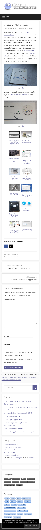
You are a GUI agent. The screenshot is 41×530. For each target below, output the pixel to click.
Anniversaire (16, 478)
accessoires (26, 498)
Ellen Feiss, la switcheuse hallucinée (27, 162)
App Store (17, 517)
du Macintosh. (19, 95)
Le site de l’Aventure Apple (13, 447)
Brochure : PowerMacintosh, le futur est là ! (27, 178)
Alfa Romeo (22, 504)
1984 (7, 498)
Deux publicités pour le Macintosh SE (14, 231)
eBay (23, 88)
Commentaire (9, 300)
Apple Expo (22, 511)
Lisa (8, 257)
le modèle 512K (29, 51)
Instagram (19, 458)
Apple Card (21, 507)
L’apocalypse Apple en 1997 (13, 419)
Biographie (31, 478)
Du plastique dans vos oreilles (14, 193)
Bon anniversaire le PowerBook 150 (14, 160)
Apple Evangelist (10, 510)
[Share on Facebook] (6, 246)
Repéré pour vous (12, 254)
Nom (6, 328)
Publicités (32, 481)
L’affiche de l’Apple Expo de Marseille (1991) (19, 432)
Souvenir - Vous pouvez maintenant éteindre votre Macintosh (14, 142)
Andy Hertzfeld (10, 507)
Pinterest (31, 458)
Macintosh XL (14, 257)
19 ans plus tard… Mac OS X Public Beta (26, 195)
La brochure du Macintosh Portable (14, 178)
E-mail (7, 336)
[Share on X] (11, 246)
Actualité (8, 478)
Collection (15, 481)
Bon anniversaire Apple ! (12, 416)
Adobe (13, 501)
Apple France (10, 514)
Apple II (28, 514)
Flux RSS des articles (11, 455)
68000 (12, 498)
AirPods (20, 501)
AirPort (28, 501)
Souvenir (19, 485)
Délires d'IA (24, 481)
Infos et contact (9, 450)
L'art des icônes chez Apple (27, 209)
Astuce (23, 478)
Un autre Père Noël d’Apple (13, 429)
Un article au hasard (11, 445)
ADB (7, 501)
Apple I (20, 514)
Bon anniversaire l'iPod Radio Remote (14, 215)
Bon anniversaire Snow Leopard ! (27, 230)
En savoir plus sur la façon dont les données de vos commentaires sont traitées (20, 377)
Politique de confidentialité (30, 522)
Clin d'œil (8, 481)
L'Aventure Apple (27, 28)
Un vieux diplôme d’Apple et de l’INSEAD (18, 413)
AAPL (18, 498)
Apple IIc (8, 517)
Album (14, 504)
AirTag (7, 504)
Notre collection (9, 452)
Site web (7, 344)
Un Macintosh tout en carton (26, 141)
